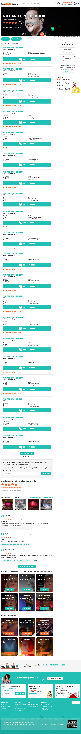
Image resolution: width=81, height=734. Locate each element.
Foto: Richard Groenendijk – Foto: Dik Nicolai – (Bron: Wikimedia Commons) (67, 36)
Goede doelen (18, 712)
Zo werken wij (60, 696)
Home (4, 19)
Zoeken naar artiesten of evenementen (30, 3)
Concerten (4, 704)
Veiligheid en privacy (46, 706)
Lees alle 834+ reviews (34, 22)
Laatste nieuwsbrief (6, 714)
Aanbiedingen (5, 712)
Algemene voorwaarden (44, 709)
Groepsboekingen (33, 704)
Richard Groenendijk (12, 19)
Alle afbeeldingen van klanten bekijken (41, 497)
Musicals (3, 708)
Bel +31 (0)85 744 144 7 (55, 665)
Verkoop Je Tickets (33, 706)
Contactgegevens (19, 710)
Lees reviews (33, 693)
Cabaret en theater (6, 706)
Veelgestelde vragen (20, 708)
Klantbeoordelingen (20, 704)
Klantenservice (45, 704)
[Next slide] (48, 504)
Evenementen (5, 710)
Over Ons (17, 706)
